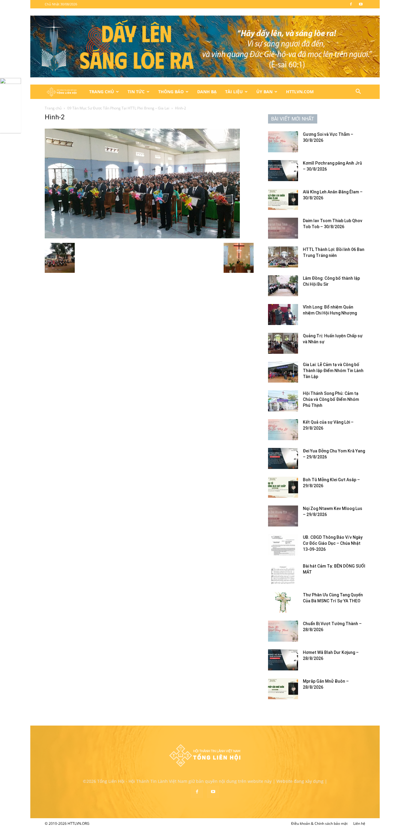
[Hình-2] (142, 236)
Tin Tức (136, 91)
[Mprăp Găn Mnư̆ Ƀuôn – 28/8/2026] (283, 688)
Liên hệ (359, 823)
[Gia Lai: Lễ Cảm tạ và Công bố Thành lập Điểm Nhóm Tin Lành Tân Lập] (283, 372)
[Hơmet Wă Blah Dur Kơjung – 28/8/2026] (283, 659)
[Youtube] (360, 4)
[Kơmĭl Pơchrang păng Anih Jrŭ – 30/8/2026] (283, 170)
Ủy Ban (264, 91)
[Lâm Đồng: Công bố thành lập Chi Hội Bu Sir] (283, 285)
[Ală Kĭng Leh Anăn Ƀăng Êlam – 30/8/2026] (283, 199)
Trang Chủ (101, 91)
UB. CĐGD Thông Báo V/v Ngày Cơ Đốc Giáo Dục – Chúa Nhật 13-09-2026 (333, 543)
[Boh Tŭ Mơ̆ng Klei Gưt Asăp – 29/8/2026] (283, 487)
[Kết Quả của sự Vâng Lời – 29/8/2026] (283, 429)
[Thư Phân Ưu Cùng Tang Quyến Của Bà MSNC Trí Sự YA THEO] (283, 602)
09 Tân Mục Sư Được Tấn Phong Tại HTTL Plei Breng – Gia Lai (118, 108)
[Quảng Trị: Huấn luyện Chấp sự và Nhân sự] (283, 343)
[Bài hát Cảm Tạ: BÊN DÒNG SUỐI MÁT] (283, 573)
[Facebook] (350, 4)
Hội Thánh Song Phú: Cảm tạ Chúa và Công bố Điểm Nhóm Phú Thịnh (331, 399)
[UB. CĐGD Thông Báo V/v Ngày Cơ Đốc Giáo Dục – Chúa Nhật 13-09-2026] (283, 544)
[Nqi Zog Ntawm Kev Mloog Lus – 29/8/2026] (283, 515)
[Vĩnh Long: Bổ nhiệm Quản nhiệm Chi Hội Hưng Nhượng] (283, 314)
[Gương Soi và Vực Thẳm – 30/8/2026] (283, 141)
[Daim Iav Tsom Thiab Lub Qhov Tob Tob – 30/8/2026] (283, 228)
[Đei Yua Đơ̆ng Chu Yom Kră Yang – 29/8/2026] (283, 458)
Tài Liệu (234, 91)
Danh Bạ (207, 91)
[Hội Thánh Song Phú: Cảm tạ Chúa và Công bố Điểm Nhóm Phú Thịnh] (283, 400)
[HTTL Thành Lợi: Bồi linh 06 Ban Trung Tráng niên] (283, 256)
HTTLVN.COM (300, 91)
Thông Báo (171, 91)
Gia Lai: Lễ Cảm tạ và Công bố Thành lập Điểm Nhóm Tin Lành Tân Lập (333, 370)
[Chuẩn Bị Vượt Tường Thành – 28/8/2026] (283, 631)
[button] (358, 92)
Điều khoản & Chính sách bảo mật (319, 823)
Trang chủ (53, 108)
